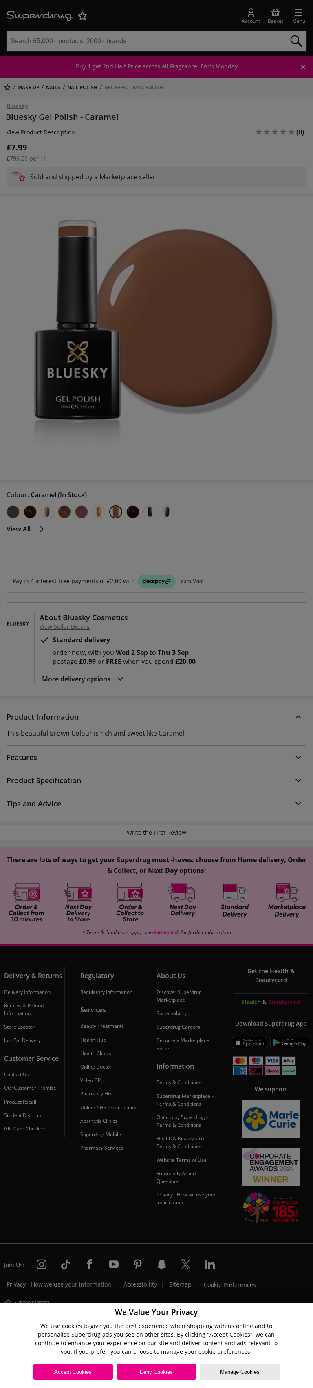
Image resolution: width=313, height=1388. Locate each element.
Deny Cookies (156, 1372)
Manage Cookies (240, 1372)
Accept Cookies (73, 1372)
